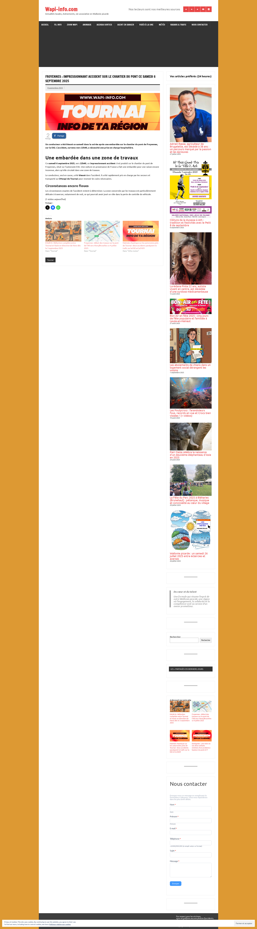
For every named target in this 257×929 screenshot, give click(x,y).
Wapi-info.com (61, 9)
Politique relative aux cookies (60, 924)
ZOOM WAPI (72, 24)
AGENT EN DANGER (125, 24)
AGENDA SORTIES (104, 24)
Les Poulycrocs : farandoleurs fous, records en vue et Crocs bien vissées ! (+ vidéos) (190, 412)
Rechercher (175, 636)
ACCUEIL (45, 24)
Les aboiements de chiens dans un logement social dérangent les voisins (190, 367)
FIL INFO (58, 24)
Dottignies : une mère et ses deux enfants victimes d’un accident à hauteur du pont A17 (201, 746)
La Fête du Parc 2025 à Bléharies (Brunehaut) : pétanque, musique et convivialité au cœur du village (189, 500)
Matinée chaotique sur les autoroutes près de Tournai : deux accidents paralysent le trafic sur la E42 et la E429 (140, 245)
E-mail (173, 828)
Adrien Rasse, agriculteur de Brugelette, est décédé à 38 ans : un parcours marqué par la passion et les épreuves (190, 147)
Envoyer (175, 884)
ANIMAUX (87, 24)
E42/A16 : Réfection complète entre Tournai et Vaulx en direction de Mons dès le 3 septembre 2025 (63, 245)
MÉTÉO (162, 24)
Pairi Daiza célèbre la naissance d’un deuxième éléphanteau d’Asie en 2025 (190, 454)
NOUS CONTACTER (199, 24)
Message (174, 861)
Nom (173, 804)
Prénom (174, 816)
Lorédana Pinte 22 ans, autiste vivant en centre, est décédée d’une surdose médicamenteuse (189, 288)
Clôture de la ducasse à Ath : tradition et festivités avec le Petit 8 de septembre (190, 222)
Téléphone (175, 839)
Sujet (173, 851)
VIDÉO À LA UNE (146, 24)
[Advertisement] (128, 48)
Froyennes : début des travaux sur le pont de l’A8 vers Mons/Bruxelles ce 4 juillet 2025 (101, 245)
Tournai (50, 260)
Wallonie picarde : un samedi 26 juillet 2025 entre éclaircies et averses (189, 556)
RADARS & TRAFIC (178, 24)
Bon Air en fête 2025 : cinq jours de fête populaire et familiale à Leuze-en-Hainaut (189, 318)
